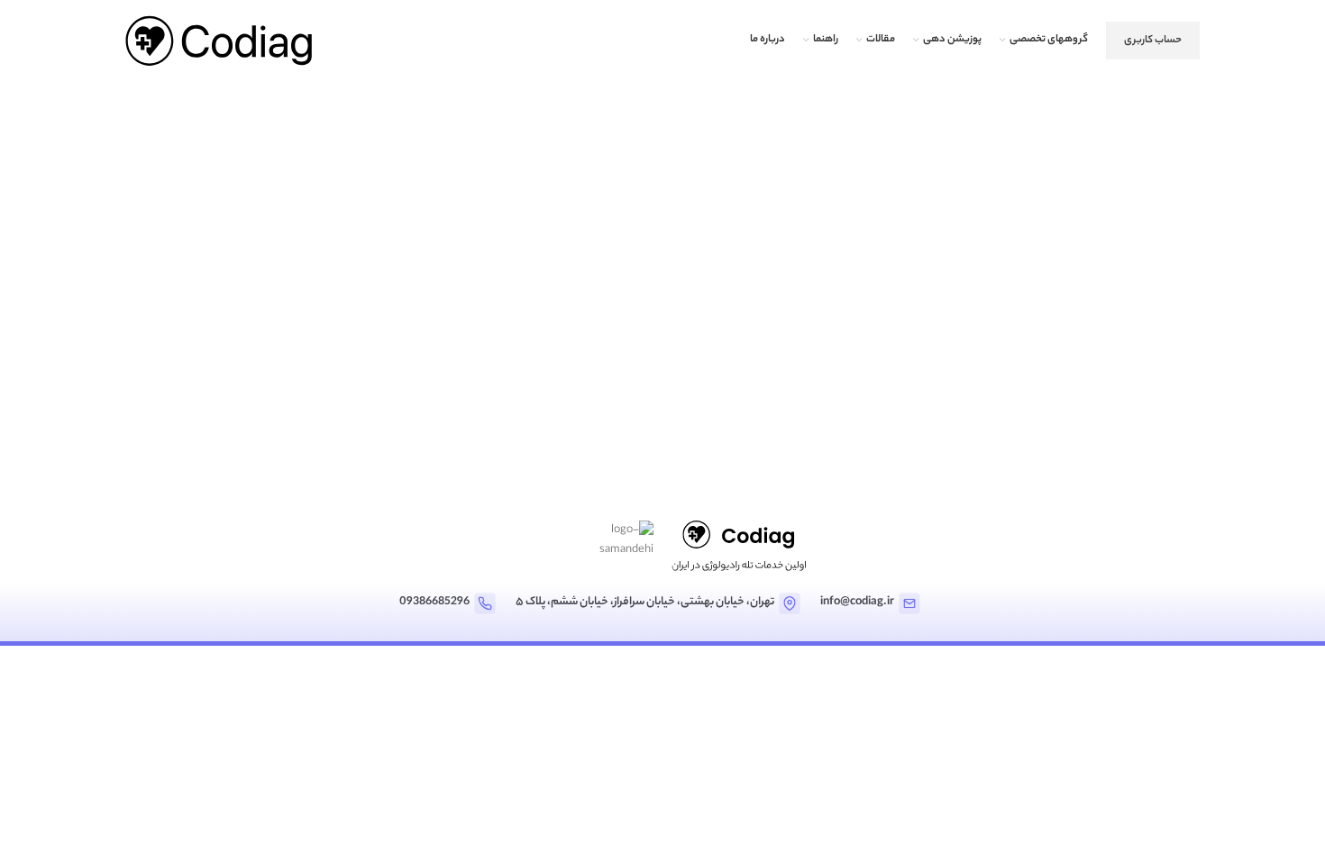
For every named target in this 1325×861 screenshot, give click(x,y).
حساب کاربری (1153, 41)
